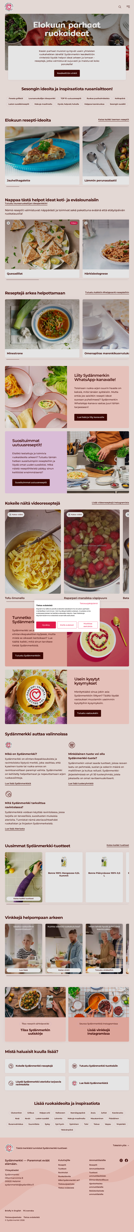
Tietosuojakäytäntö (89, 603)
